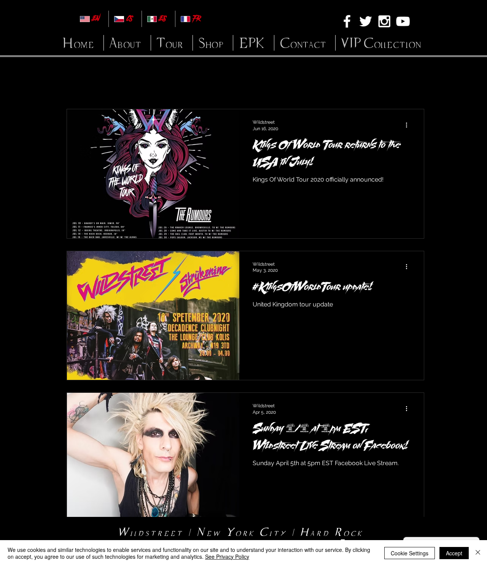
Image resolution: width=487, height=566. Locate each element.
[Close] (477, 553)
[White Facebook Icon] (347, 21)
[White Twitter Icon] (365, 21)
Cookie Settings (409, 553)
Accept (454, 553)
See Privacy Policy (227, 556)
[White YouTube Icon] (403, 21)
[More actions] (409, 124)
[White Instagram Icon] (384, 21)
